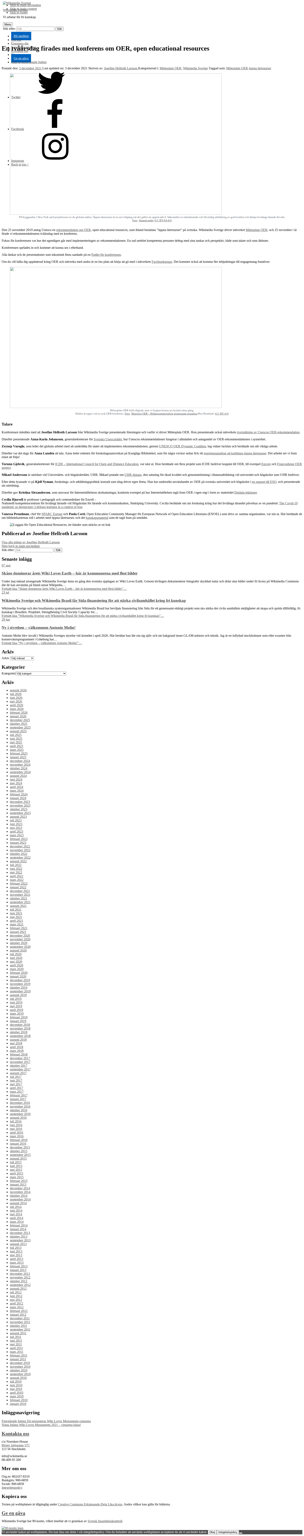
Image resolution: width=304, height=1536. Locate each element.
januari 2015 (18, 1184)
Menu (8, 24)
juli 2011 (15, 1337)
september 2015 (20, 1155)
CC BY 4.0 (222, 413)
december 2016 (20, 1103)
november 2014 (20, 1192)
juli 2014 (16, 1207)
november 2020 (20, 939)
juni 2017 (16, 1080)
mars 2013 (17, 1262)
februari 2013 (19, 1266)
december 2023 (20, 802)
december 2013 (20, 1233)
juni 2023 (16, 824)
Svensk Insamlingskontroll (105, 1521)
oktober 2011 (18, 1325)
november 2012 (20, 1277)
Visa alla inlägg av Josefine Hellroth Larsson (31, 542)
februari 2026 (19, 712)
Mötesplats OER (256, 230)
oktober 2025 (18, 723)
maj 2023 (16, 828)
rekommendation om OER (73, 230)
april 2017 (16, 1088)
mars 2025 (17, 749)
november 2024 (20, 764)
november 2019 (20, 984)
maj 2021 (16, 917)
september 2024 (20, 772)
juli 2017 (16, 1077)
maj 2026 (16, 701)
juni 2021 (16, 913)
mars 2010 (17, 1396)
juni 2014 (16, 1210)
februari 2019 (19, 1017)
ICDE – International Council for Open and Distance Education (96, 464)
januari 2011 (18, 1359)
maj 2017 (16, 1084)
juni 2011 (16, 1340)
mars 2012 (17, 1307)
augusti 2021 (18, 906)
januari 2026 (18, 716)
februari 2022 (19, 883)
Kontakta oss (19, 51)
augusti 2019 (18, 995)
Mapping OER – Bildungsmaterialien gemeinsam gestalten (164, 413)
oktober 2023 (18, 809)
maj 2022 (16, 872)
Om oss (16, 39)
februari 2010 (19, 1400)
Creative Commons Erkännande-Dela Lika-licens (90, 1504)
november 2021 (20, 894)
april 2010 (16, 1392)
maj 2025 (16, 742)
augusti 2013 (18, 1244)
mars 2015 (17, 1177)
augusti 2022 (18, 861)
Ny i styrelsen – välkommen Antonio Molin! (38, 627)
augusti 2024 (18, 775)
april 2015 (16, 1173)
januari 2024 (18, 798)
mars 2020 (17, 969)
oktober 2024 (18, 768)
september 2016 (20, 1114)
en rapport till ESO (264, 482)
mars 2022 (17, 880)
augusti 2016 (18, 1117)
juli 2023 (16, 820)
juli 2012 (16, 1292)
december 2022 (20, 846)
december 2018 (20, 1024)
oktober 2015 (18, 1151)
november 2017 (20, 1062)
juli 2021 (16, 909)
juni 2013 (16, 1251)
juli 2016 (16, 1121)
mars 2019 (17, 1013)
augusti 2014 (18, 1203)
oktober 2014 (18, 1195)
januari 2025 (18, 757)
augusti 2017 (18, 1073)
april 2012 (16, 1303)
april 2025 (16, 746)
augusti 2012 (18, 1288)
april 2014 (16, 1218)
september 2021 (20, 902)
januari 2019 (18, 1021)
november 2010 (20, 1366)
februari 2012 (19, 1311)
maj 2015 (16, 1169)
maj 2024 (16, 783)
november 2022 (20, 850)
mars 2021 (17, 924)
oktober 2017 (18, 1065)
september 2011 (20, 1329)
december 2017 (20, 1058)
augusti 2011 (18, 1333)
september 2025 (20, 727)
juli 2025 (16, 735)
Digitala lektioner (245, 492)
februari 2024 (19, 794)
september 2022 (20, 857)
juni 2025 (16, 738)
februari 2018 (19, 1054)
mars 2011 (16, 1351)
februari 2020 (19, 972)
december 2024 (20, 761)
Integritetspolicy (12, 1487)
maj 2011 (16, 1344)
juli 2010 (16, 1381)
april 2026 (16, 705)
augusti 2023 (18, 816)
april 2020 (16, 965)
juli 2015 (16, 1162)
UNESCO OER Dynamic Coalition (182, 446)
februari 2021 (19, 928)
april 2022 (16, 876)
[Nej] (240, 1533)
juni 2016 (16, 1125)
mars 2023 (17, 835)
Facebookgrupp (162, 261)
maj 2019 (16, 1006)
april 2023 (16, 831)
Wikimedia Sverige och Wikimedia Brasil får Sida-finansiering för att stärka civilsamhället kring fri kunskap (94, 600)
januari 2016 (18, 1143)
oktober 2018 (18, 1032)
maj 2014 (16, 1214)
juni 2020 (16, 958)
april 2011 (16, 1348)
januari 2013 (18, 1270)
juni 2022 (16, 868)
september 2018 (20, 1036)
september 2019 (20, 991)
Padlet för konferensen (106, 254)
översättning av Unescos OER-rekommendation (268, 432)
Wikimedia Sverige (15, 10)
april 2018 (16, 1047)
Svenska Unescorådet (108, 439)
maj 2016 (16, 1129)
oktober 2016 (18, 1110)
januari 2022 (18, 887)
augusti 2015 (18, 1158)
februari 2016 (19, 1140)
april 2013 (16, 1259)
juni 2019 (16, 1002)
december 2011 (20, 1318)
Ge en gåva (21, 58)
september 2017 (20, 1069)
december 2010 (20, 1363)
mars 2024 (17, 790)
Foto (135, 220)
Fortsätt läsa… (64, 588)
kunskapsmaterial (97, 517)
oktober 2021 (18, 898)
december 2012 (20, 1273)
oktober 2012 (18, 1281)
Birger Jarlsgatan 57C (16, 1445)
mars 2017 (17, 1091)
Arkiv (5, 658)
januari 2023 (18, 842)
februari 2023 (19, 839)
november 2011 (20, 1322)
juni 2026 (16, 697)
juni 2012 (16, 1296)
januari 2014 (18, 1229)
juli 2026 (16, 694)
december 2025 (20, 720)
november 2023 (20, 805)
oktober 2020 (18, 943)
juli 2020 (16, 954)
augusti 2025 (18, 731)
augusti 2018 (18, 1039)
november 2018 (20, 1028)
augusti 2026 (18, 690)
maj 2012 (16, 1299)
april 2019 (16, 1010)
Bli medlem (21, 36)
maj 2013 (16, 1255)
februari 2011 (18, 1355)
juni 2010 (16, 1385)
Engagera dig (20, 43)
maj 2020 (16, 961)
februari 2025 (19, 753)
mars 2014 (17, 1221)
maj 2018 (16, 1043)
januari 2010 (18, 1404)
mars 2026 (17, 709)
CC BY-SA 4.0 (163, 220)
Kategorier (9, 673)
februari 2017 (19, 1095)
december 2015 (20, 1147)
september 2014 (20, 1199)
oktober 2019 (18, 987)
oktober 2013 (18, 1236)
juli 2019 (16, 998)
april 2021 (16, 920)
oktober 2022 (18, 854)
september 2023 (20, 813)
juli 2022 (16, 865)
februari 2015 (19, 1181)
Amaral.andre (146, 220)
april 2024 (16, 787)
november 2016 (20, 1106)
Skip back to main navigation (21, 546)
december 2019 (20, 980)
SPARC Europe (52, 514)
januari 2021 (18, 932)
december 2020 (20, 935)
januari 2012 (18, 1314)
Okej (212, 1532)
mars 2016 (17, 1136)
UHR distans (132, 474)
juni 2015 (16, 1166)
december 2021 (20, 891)
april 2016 (16, 1132)
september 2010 (20, 1374)
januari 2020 (18, 976)
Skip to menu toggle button (29, 62)
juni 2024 (16, 779)
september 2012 (20, 1285)
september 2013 (20, 1240)
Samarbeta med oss (23, 47)
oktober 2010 (18, 1370)
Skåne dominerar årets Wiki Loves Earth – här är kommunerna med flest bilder (70, 573)
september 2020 (20, 946)
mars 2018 (17, 1050)
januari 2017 (18, 1099)
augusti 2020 (18, 950)
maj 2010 (16, 1389)
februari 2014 (19, 1225)
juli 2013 (16, 1247)
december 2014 (20, 1188)
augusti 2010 (18, 1378)
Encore (266, 464)
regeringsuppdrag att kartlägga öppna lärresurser (235, 453)
